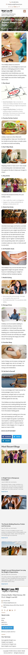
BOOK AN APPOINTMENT (8, 431)
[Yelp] (11, 6)
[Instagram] (9, 6)
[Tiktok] (13, 6)
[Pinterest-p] (19, 6)
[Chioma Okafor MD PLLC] (8, 632)
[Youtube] (15, 6)
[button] (24, 11)
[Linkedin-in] (17, 6)
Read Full (4, 491)
